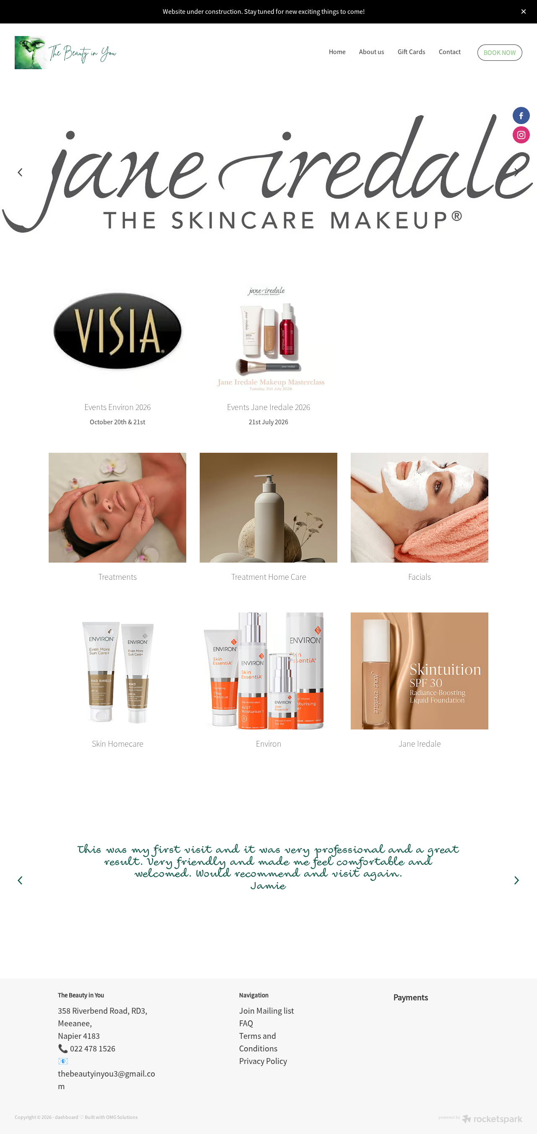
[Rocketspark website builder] (480, 1120)
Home (337, 52)
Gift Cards (411, 52)
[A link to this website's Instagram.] (521, 134)
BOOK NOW (500, 53)
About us (371, 52)
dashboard (66, 1117)
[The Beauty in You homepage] (65, 53)
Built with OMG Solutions (111, 1117)
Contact (450, 52)
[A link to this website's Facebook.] (521, 115)
